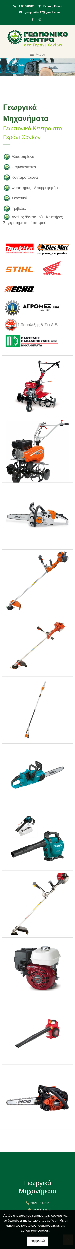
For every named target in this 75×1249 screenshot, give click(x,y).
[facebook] (32, 19)
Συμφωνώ (37, 1241)
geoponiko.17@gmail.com (42, 12)
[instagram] (39, 19)
